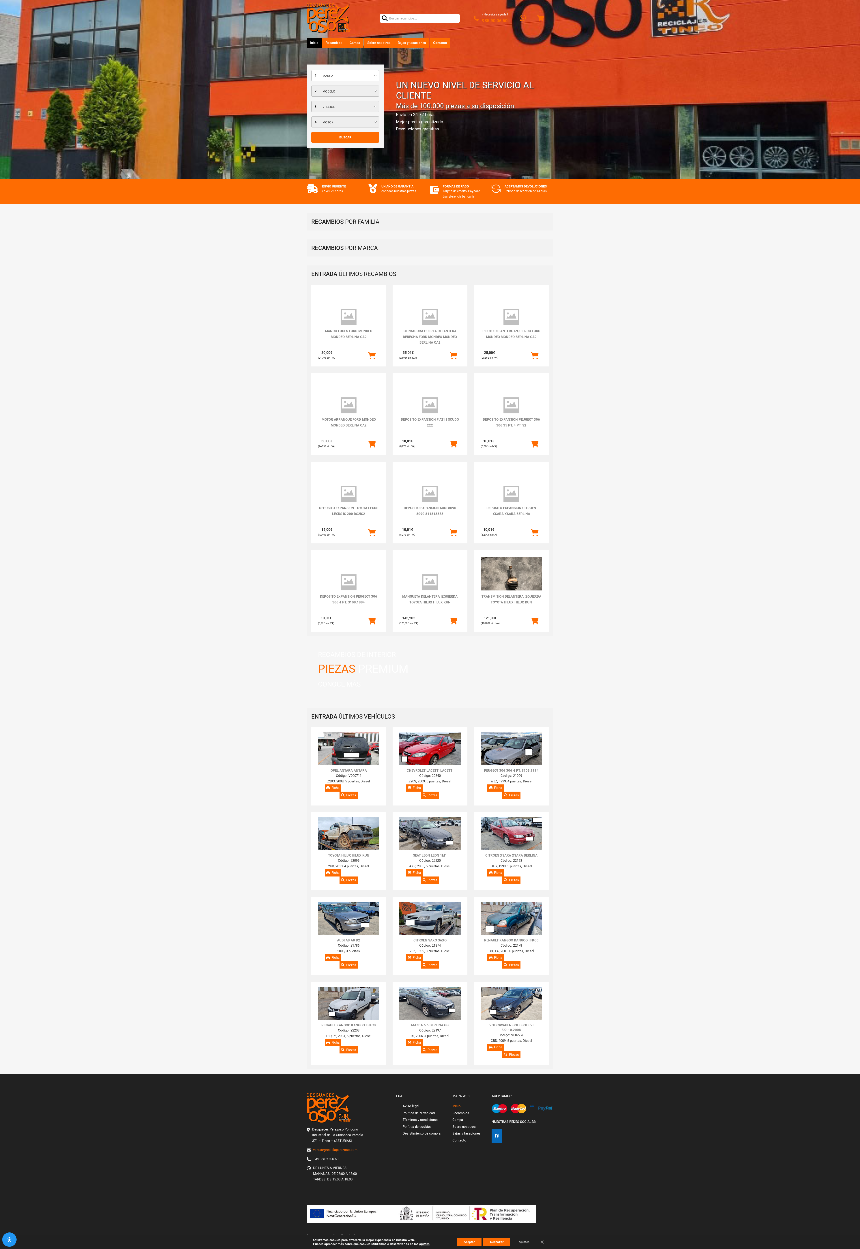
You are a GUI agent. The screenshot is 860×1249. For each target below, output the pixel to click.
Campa (355, 43)
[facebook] (497, 1136)
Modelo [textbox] (328, 91)
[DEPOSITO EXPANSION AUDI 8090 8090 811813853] (429, 493)
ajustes (424, 1244)
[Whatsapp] (522, 18)
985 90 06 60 (494, 20)
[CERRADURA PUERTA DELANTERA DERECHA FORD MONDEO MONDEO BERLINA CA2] (429, 316)
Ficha (335, 788)
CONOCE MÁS (339, 684)
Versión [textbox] (328, 107)
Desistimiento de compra (422, 1133)
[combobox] (345, 75)
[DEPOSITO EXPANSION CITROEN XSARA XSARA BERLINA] (511, 493)
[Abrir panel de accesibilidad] (9, 1239)
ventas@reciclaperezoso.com (335, 1150)
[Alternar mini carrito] (540, 18)
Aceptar (469, 1242)
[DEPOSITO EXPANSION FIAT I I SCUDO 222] (429, 405)
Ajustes (524, 1242)
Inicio (314, 43)
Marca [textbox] (327, 76)
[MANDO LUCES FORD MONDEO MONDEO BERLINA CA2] (348, 316)
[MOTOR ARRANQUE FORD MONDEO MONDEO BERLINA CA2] (348, 405)
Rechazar (496, 1242)
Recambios (334, 43)
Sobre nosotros (379, 43)
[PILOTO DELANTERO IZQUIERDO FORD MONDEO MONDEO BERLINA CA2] (511, 316)
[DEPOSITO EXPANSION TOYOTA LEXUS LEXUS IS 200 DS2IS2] (348, 493)
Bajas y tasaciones (412, 43)
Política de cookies (417, 1127)
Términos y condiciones (421, 1120)
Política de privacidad (419, 1113)
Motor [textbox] (327, 122)
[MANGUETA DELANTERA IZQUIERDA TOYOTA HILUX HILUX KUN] (429, 582)
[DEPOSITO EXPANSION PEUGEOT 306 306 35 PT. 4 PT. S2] (511, 405)
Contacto (440, 43)
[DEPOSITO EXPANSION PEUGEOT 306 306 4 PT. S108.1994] (348, 582)
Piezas (351, 795)
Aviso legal (411, 1106)
